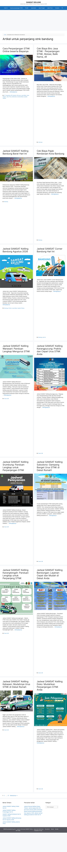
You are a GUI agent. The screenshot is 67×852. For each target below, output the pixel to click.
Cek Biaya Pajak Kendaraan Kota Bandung (50, 152)
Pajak (19, 830)
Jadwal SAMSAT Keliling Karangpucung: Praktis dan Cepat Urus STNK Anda (50, 349)
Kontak (56, 829)
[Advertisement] (33, 20)
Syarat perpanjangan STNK (16, 8)
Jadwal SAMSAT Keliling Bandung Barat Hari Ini (15, 152)
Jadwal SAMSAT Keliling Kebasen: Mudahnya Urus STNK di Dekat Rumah (16, 684)
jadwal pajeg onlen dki (35, 808)
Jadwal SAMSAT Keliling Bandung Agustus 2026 (15, 250)
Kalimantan (14, 96)
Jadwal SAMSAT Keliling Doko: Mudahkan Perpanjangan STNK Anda (50, 685)
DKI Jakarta (13, 95)
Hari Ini (6, 8)
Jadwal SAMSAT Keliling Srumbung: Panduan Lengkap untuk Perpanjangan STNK (15, 466)
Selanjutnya (13, 795)
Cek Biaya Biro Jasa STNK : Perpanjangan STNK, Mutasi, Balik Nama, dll (48, 52)
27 (8, 795)
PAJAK (26, 8)
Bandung (6, 201)
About (52, 829)
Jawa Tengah (42, 8)
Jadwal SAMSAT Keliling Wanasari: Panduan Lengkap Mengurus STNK (16, 348)
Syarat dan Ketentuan (39, 829)
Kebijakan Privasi (38, 830)
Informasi (19, 95)
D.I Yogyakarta (7, 95)
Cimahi (10, 308)
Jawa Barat (33, 8)
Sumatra (57, 8)
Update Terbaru (21, 308)
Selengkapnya (13, 92)
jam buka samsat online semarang (33, 809)
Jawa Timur (50, 8)
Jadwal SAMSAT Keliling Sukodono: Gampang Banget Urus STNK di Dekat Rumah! (50, 466)
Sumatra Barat (20, 96)
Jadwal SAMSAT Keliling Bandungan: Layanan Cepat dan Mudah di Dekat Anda (50, 574)
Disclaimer (47, 829)
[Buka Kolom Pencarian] (62, 8)
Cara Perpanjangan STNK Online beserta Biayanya (16, 50)
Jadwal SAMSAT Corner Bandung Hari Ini (49, 250)
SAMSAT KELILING (33, 2)
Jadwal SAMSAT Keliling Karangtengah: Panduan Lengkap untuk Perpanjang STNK (16, 574)
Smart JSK (6, 398)
